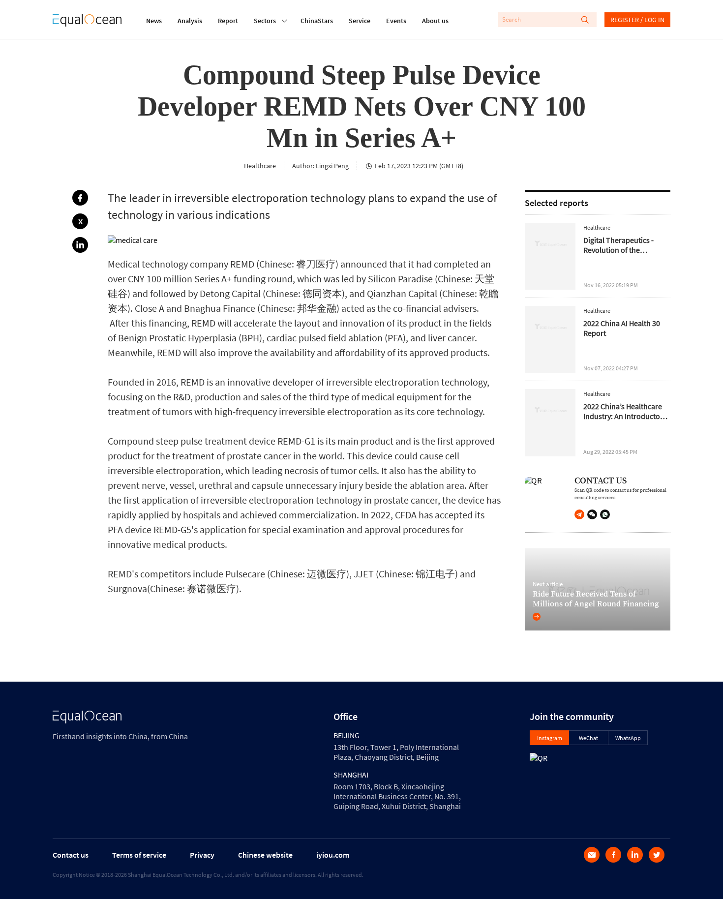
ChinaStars (317, 20)
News (154, 20)
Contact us (71, 855)
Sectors (265, 20)
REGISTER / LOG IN (637, 19)
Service (359, 20)
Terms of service (139, 855)
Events (396, 20)
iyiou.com (332, 855)
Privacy (202, 855)
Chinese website (265, 855)
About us (435, 20)
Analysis (190, 20)
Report (228, 20)
